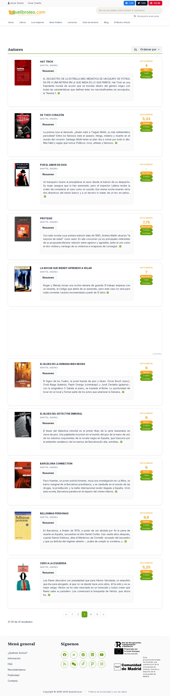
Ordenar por (148, 49)
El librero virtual (122, 22)
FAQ (10, 664)
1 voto (146, 73)
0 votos (146, 177)
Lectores (72, 22)
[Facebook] (64, 655)
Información (14, 658)
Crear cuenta (34, 3)
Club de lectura (90, 22)
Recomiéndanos (17, 669)
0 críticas (146, 77)
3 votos (146, 127)
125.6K (157, 3)
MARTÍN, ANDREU (49, 65)
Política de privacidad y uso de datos (107, 691)
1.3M (131, 3)
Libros (22, 22)
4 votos (146, 230)
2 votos (146, 376)
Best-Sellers (55, 22)
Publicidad (13, 675)
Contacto (13, 680)
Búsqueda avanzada (148, 16)
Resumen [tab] (48, 70)
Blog (106, 22)
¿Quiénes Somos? (17, 652)
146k (143, 3)
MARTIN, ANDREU (49, 118)
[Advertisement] (85, 36)
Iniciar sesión (17, 3)
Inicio (11, 22)
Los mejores (37, 22)
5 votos (146, 525)
